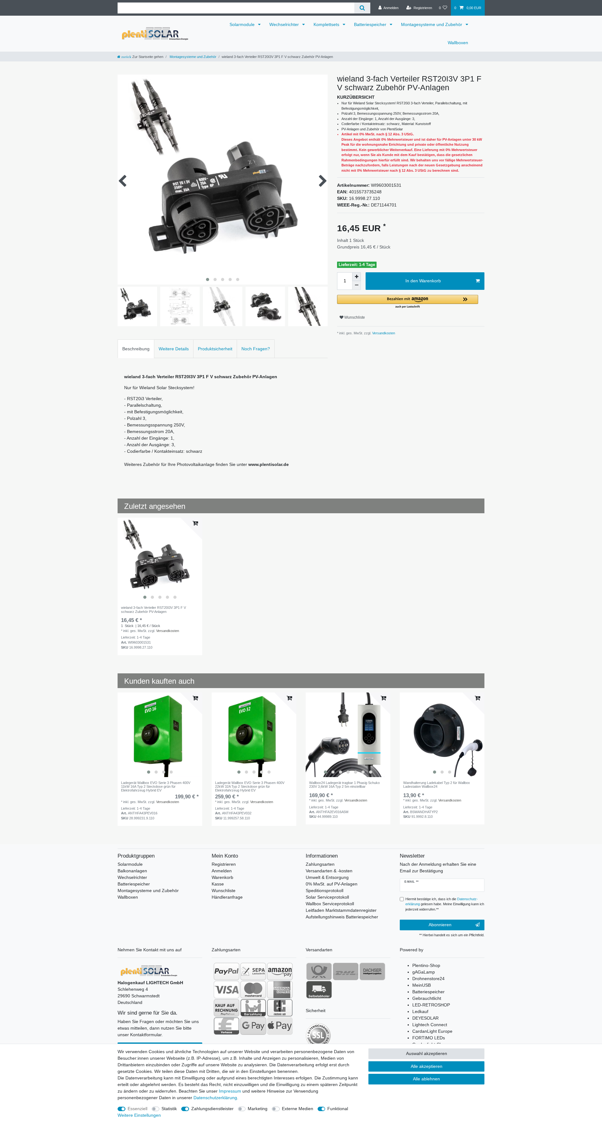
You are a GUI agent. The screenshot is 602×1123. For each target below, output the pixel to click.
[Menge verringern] (356, 285)
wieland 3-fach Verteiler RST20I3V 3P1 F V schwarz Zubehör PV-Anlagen (153, 609)
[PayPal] (226, 971)
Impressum (230, 1091)
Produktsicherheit (215, 348)
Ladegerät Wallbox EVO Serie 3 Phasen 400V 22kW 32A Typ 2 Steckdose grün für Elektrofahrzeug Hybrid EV (249, 786)
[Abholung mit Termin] (319, 989)
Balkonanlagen (132, 870)
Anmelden (222, 870)
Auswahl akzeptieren (426, 1053)
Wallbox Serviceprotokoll (330, 903)
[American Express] (280, 989)
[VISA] (226, 989)
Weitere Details (174, 348)
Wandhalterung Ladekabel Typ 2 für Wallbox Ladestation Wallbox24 (436, 784)
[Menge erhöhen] (356, 276)
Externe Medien (297, 1108)
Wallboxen (458, 42)
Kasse (218, 883)
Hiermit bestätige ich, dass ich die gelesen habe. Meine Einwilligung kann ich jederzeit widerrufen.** (444, 904)
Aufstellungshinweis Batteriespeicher (342, 916)
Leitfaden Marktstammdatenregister (341, 910)
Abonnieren (440, 924)
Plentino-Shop (426, 965)
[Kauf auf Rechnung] (226, 1008)
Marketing (257, 1108)
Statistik (169, 1108)
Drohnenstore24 (428, 978)
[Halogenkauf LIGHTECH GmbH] (149, 970)
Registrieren (224, 864)
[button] (407, 302)
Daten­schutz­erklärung (215, 1097)
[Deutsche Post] (319, 971)
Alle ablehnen (426, 1078)
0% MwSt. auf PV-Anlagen (331, 883)
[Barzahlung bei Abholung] (253, 1008)
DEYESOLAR (425, 1018)
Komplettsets (327, 24)
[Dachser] (372, 971)
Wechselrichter (284, 24)
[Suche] (362, 8)
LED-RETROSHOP (431, 1004)
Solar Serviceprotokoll (327, 897)
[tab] (136, 348)
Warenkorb (222, 877)
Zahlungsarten (320, 864)
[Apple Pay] (280, 1026)
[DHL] (345, 971)
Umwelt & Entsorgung (327, 877)
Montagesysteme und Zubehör (432, 24)
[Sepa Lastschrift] (253, 971)
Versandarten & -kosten (329, 870)
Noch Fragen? (255, 348)
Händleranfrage (227, 897)
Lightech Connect (429, 1024)
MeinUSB (421, 985)
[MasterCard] (253, 989)
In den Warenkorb (423, 280)
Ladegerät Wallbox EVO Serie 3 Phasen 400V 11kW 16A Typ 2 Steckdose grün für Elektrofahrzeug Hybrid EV (155, 786)
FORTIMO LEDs (428, 1037)
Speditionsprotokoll (324, 890)
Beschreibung (136, 348)
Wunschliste (354, 317)
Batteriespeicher (371, 24)
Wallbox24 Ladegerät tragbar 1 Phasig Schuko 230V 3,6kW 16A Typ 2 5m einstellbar (344, 784)
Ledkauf (420, 1011)
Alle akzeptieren (426, 1066)
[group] (160, 560)
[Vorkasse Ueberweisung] (226, 1026)
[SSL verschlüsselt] (318, 1035)
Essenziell (137, 1108)
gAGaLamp (423, 971)
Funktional (337, 1108)
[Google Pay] (253, 1026)
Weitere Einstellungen (139, 1115)
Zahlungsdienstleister (212, 1108)
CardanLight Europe (432, 1031)
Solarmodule (243, 24)
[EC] (280, 1008)
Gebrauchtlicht (426, 998)
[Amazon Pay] (280, 971)
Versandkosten (383, 333)
